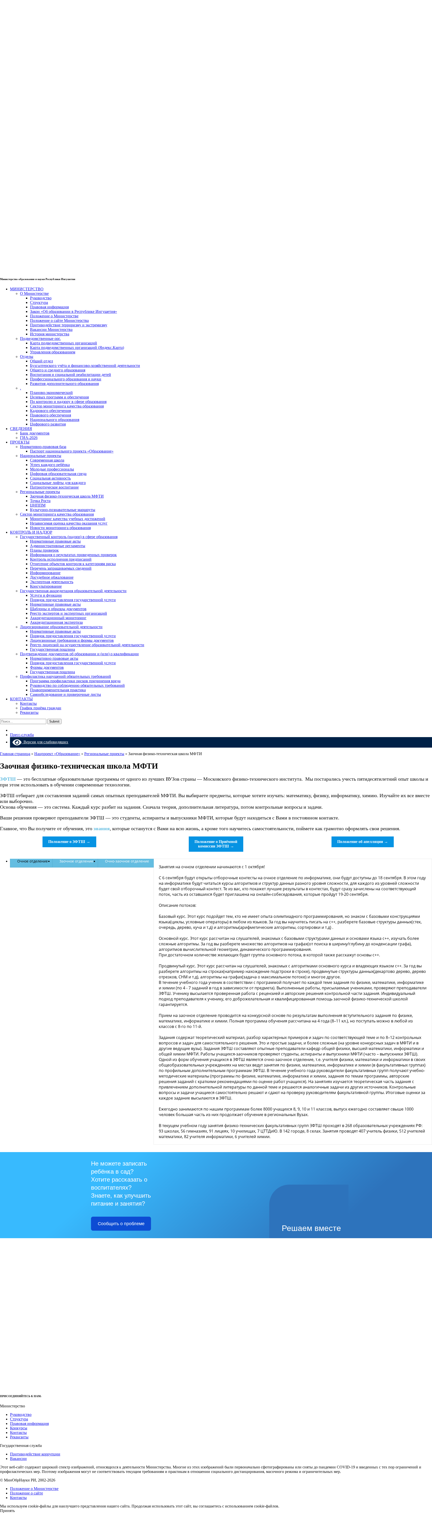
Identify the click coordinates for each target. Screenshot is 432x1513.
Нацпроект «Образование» (57, 754)
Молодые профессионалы (52, 469)
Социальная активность (50, 478)
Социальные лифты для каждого (58, 483)
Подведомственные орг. (40, 338)
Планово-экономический (51, 392)
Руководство (41, 298)
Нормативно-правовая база (43, 447)
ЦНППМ (38, 505)
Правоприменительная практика (58, 690)
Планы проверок (44, 550)
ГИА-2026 (29, 438)
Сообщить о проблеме (121, 1223)
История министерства (49, 334)
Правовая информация (49, 307)
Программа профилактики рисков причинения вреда (75, 681)
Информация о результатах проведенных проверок (73, 555)
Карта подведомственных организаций (63, 343)
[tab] (31, 861)
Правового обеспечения (50, 415)
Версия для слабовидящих (45, 742)
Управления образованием (52, 352)
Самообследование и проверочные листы (65, 694)
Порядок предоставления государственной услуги (73, 600)
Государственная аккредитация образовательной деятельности (73, 591)
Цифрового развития (48, 424)
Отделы (26, 356)
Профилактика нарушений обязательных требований (65, 676)
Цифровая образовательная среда (58, 474)
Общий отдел (41, 361)
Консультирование (46, 586)
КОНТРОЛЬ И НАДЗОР (31, 532)
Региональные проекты (40, 492)
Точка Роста (40, 501)
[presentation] (31, 861)
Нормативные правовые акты (55, 541)
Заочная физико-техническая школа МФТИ (67, 496)
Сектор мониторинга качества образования (67, 406)
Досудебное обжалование (52, 577)
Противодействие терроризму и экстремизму (68, 325)
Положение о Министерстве (54, 316)
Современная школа (47, 460)
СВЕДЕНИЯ (21, 428)
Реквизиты (29, 712)
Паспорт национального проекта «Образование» (72, 451)
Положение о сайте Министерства (59, 320)
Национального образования (54, 419)
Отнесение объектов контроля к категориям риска (73, 564)
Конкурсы (18, 1428)
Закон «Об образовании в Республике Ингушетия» (73, 311)
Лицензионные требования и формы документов (72, 640)
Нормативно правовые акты (54, 658)
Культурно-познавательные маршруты (62, 510)
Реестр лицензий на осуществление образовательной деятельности (87, 645)
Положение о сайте (26, 1493)
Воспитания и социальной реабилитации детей (70, 374)
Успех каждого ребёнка (50, 465)
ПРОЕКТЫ (20, 442)
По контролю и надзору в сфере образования (68, 401)
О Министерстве (34, 293)
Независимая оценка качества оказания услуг (69, 523)
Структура (39, 302)
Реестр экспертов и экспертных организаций (68, 613)
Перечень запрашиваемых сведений (61, 568)
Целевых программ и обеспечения (59, 397)
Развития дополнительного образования (64, 383)
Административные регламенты (57, 546)
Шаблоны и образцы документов (58, 609)
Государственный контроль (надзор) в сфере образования (69, 537)
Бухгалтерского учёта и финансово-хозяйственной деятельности (85, 365)
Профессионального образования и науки (65, 379)
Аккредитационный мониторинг (58, 618)
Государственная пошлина (52, 649)
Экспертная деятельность (51, 582)
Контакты (28, 703)
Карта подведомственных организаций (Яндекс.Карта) (77, 347)
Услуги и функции (46, 595)
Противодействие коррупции (35, 1454)
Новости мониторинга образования (60, 528)
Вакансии (18, 1458)
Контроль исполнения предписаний (61, 559)
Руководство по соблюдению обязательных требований (77, 685)
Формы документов (47, 667)
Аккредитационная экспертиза (56, 622)
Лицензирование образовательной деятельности (61, 627)
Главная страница (15, 754)
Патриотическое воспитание (54, 487)
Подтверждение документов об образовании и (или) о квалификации (79, 654)
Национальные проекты (40, 456)
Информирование (45, 573)
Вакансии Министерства (51, 329)
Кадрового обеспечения (50, 410)
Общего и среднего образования (57, 370)
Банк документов (35, 433)
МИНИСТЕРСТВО (27, 289)
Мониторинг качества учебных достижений (67, 519)
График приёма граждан (40, 708)
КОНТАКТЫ (21, 699)
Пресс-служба (22, 735)
